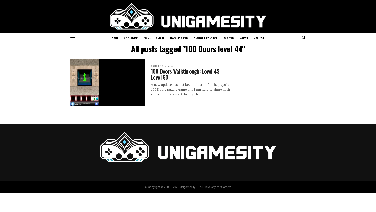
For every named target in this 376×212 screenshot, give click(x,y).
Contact (259, 37)
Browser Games (179, 37)
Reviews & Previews (205, 37)
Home (115, 37)
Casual (244, 37)
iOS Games (228, 37)
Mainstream (131, 37)
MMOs (147, 37)
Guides (160, 37)
